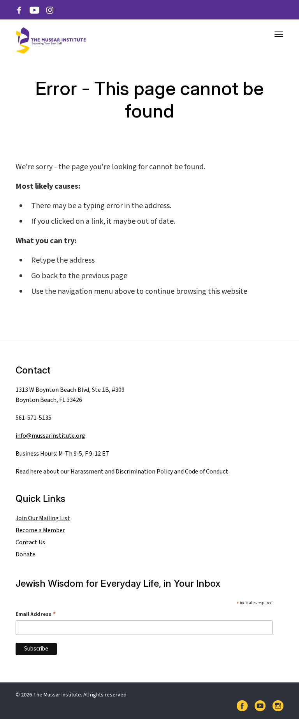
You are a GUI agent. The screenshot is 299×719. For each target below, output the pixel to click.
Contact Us (30, 542)
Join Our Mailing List (43, 518)
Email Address (36, 614)
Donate (25, 554)
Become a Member (40, 530)
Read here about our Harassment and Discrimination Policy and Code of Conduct (122, 471)
